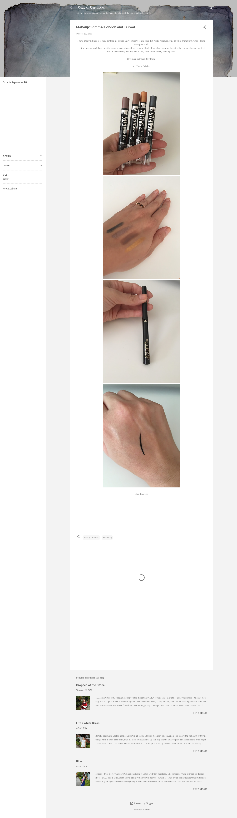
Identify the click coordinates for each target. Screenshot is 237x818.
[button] (205, 27)
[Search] (211, 9)
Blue (79, 761)
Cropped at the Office (90, 685)
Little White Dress (87, 723)
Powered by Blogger (143, 803)
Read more (200, 713)
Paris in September (90, 7)
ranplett (147, 809)
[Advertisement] (141, 640)
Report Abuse (10, 188)
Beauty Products (91, 537)
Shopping (107, 537)
